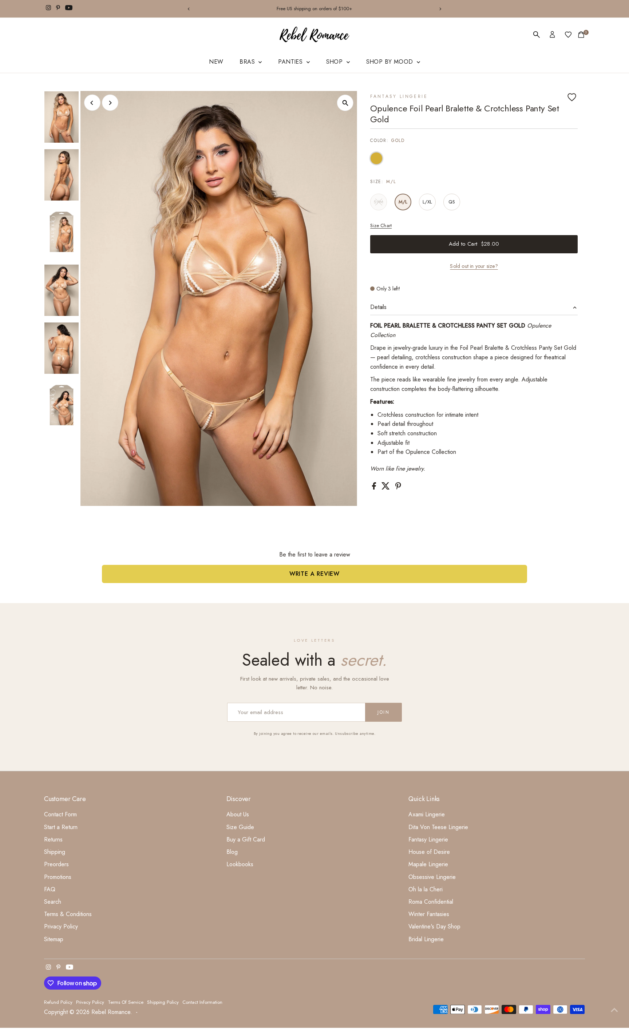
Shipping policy (163, 1002)
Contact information (202, 1002)
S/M (380, 202)
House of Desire (429, 852)
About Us (237, 814)
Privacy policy (90, 1002)
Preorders (56, 864)
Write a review (314, 574)
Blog (232, 852)
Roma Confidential (430, 902)
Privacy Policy (61, 926)
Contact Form (60, 814)
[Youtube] (68, 8)
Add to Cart (474, 244)
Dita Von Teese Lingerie (438, 827)
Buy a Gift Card (245, 839)
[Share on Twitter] (386, 487)
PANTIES (291, 62)
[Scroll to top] (614, 1010)
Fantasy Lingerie (399, 96)
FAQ (49, 889)
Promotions (57, 877)
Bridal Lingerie (426, 939)
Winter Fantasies (428, 914)
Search (52, 902)
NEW (216, 62)
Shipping (54, 852)
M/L (403, 201)
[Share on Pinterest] (398, 487)
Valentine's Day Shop (434, 926)
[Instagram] (48, 8)
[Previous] (189, 9)
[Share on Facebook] (375, 487)
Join (383, 712)
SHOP (335, 62)
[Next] (440, 9)
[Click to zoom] (345, 103)
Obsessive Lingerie (432, 877)
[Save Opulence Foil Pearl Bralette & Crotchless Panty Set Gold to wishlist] (572, 97)
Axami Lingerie (426, 814)
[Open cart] (581, 34)
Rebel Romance (110, 1012)
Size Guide (240, 827)
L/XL (427, 201)
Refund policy (58, 1002)
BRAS (248, 62)
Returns (53, 839)
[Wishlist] (568, 34)
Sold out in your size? (474, 266)
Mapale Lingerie (428, 864)
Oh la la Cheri (425, 889)
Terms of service (125, 1002)
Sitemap (53, 939)
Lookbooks (239, 864)
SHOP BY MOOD (390, 62)
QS (451, 201)
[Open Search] (536, 34)
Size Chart (381, 225)
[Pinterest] (58, 8)
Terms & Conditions (68, 914)
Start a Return (61, 827)
